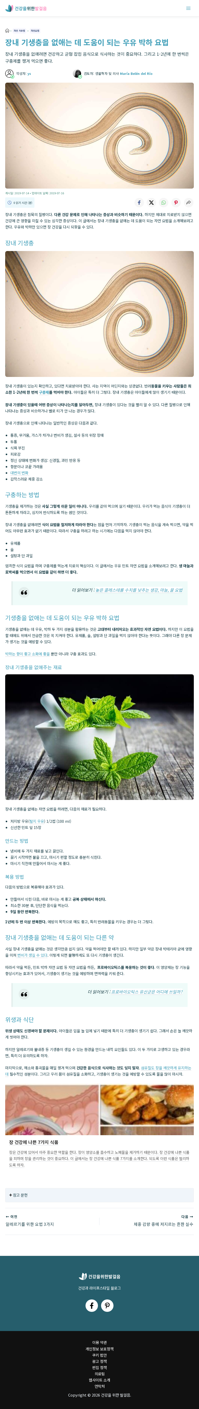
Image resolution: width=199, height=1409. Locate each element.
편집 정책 (99, 1367)
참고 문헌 (20, 1195)
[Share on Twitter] (151, 202)
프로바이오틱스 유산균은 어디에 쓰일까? (146, 992)
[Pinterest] (107, 1305)
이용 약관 (99, 1342)
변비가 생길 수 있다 (31, 955)
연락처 (100, 1386)
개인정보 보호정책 (99, 1348)
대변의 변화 (19, 472)
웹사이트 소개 (99, 1380)
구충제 (44, 392)
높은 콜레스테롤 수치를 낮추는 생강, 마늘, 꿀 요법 (138, 590)
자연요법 (35, 30)
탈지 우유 (37, 821)
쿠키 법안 (99, 1355)
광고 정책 (99, 1361)
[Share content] (188, 202)
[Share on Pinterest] (176, 202)
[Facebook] (92, 1305)
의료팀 (100, 1373)
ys (29, 73)
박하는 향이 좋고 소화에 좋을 (27, 653)
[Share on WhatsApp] (164, 202)
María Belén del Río (136, 73)
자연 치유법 (19, 30)
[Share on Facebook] (139, 202)
